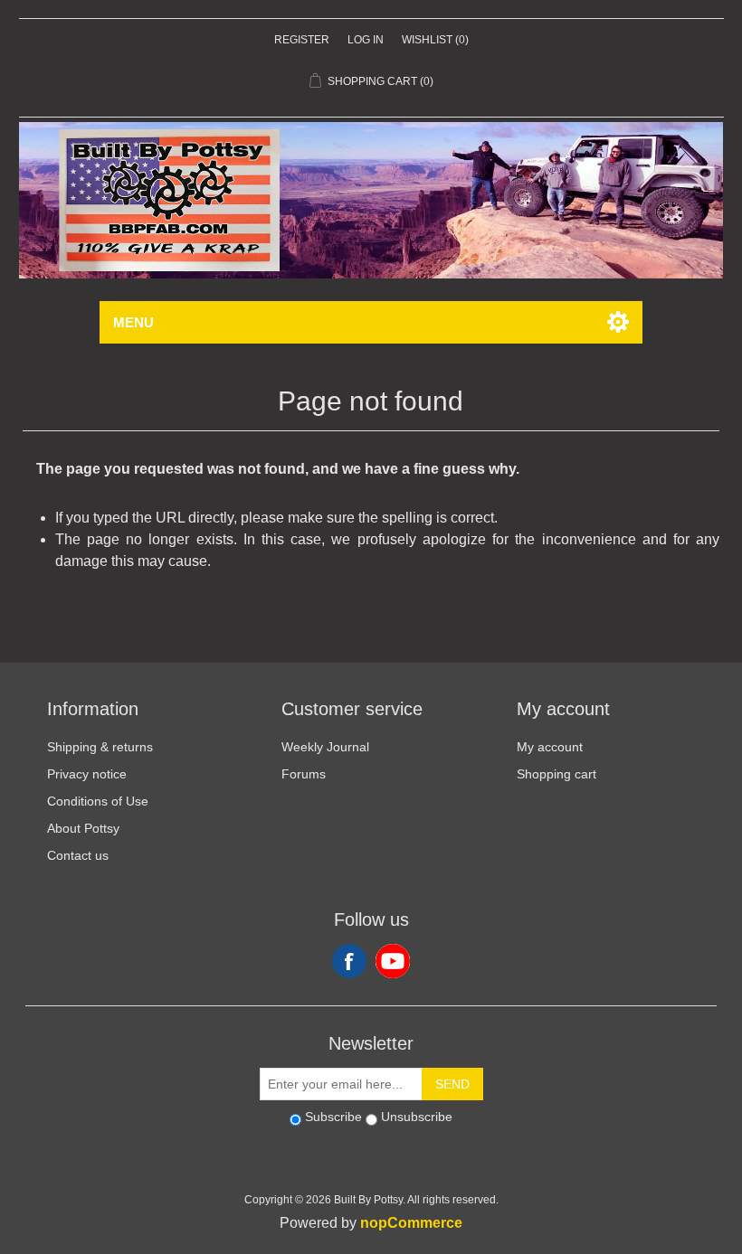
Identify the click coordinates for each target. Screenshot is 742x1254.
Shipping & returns (100, 747)
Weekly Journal (325, 747)
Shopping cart (556, 774)
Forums (303, 774)
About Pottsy (83, 828)
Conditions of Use (97, 801)
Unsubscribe (416, 1116)
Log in (365, 39)
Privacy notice (87, 774)
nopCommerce (411, 1222)
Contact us (78, 855)
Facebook (349, 961)
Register (301, 39)
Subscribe (333, 1116)
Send (452, 1084)
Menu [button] (133, 322)
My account (550, 747)
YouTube (393, 961)
